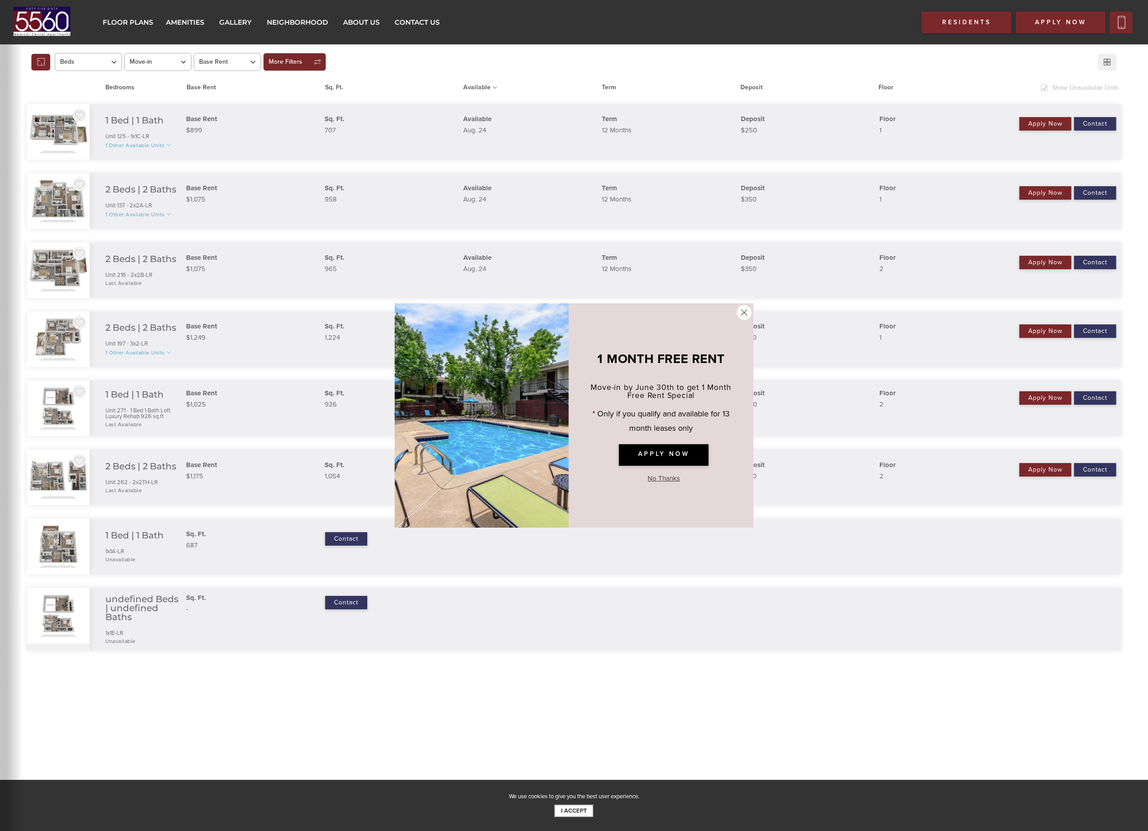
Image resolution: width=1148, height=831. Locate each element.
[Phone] (1121, 22)
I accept (574, 810)
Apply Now (1045, 123)
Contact (1095, 123)
